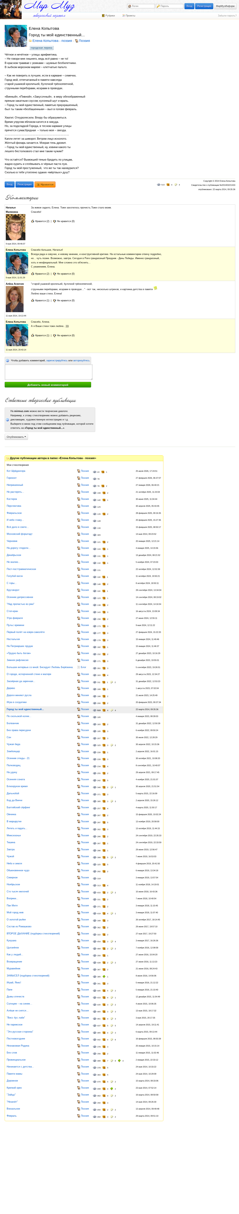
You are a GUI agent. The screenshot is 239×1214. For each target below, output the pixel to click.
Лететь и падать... (17, 828)
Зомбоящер (13, 751)
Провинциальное (16, 1059)
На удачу (12, 772)
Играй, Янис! (14, 982)
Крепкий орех (14, 1087)
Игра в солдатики (17, 702)
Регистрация (204, 6)
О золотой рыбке (16, 919)
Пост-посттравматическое (21, 569)
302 (99, 829)
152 (99, 654)
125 (99, 507)
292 (99, 871)
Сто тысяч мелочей (18, 891)
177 (99, 633)
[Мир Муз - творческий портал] (49, 6)
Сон (9, 737)
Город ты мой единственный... (25, 709)
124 (99, 549)
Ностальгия (13, 639)
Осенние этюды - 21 (18, 758)
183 (99, 724)
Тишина (11, 842)
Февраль (12, 1115)
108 (99, 493)
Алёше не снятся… (18, 1010)
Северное (12, 877)
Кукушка (11, 940)
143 (99, 612)
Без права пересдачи (19, 730)
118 (98, 577)
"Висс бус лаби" (16, 1017)
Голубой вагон (15, 576)
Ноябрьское (13, 884)
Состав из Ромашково (19, 926)
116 (98, 591)
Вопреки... (12, 898)
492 (99, 1117)
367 (99, 970)
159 (99, 619)
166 (99, 696)
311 (98, 682)
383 (99, 1075)
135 (99, 514)
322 (99, 935)
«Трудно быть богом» (19, 653)
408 (99, 1089)
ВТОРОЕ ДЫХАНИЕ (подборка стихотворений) (33, 933)
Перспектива (14, 505)
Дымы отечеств (15, 996)
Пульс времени (15, 625)
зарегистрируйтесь (57, 360)
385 (99, 977)
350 (99, 956)
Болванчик (13, 723)
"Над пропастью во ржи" (20, 604)
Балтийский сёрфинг (18, 807)
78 (98, 479)
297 (99, 822)
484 (99, 949)
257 (99, 808)
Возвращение (14, 961)
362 (99, 928)
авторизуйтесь (81, 360)
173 (99, 626)
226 (99, 752)
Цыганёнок (13, 947)
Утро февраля (15, 618)
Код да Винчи (14, 800)
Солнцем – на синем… (19, 1003)
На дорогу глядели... (18, 548)
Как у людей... (15, 954)
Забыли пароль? (227, 15)
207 (99, 738)
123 (99, 598)
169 (99, 689)
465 (99, 1012)
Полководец (13, 765)
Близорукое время (17, 786)
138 (99, 605)
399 (99, 857)
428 (99, 963)
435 (99, 1005)
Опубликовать (15, 436)
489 (99, 1061)
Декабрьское (14, 555)
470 (99, 1082)
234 (99, 766)
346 (99, 787)
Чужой (10, 856)
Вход (189, 6)
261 (99, 668)
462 (99, 1096)
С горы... (12, 583)
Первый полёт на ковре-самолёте (26, 632)
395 (99, 801)
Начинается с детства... (20, 1066)
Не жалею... (13, 562)
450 (99, 1110)
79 (98, 486)
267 (99, 815)
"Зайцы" (11, 1094)
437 (99, 1026)
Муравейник (13, 968)
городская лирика (41, 47)
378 (99, 1047)
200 (99, 703)
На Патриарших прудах (20, 646)
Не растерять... (15, 491)
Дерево (11, 688)
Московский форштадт (19, 534)
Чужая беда (13, 744)
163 (99, 675)
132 (99, 563)
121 (99, 542)
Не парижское (14, 1024)
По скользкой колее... (19, 716)
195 (99, 717)
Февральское (14, 513)
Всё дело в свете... (18, 527)
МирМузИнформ (225, 6)
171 (99, 661)
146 (99, 584)
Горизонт (12, 477)
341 (99, 984)
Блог (83, 667)
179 (99, 640)
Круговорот (13, 590)
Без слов (12, 1052)
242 (99, 780)
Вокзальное (13, 1108)
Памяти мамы (14, 1073)
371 (99, 794)
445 (99, 991)
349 (99, 921)
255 (99, 773)
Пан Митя (12, 905)
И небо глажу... (15, 519)
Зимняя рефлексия (17, 660)
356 (99, 1054)
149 (99, 521)
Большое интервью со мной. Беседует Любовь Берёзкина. (40, 667)
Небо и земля (14, 863)
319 (99, 879)
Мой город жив (15, 912)
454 (99, 942)
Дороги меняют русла (19, 695)
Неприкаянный (15, 485)
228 (99, 759)
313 (99, 885)
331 (99, 899)
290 (99, 837)
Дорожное (12, 1080)
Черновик (12, 541)
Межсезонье (14, 835)
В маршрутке (14, 821)
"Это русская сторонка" (20, 1031)
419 (99, 914)
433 (99, 893)
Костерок (12, 499)
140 (99, 500)
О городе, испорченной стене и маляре (29, 674)
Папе (9, 989)
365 (99, 535)
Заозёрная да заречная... (21, 681)
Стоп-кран (12, 611)
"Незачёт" (12, 1101)
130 (99, 528)
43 (98, 472)
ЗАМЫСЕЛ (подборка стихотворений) (28, 975)
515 (163, 185)
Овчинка (11, 814)
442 (99, 1040)
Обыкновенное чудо (18, 870)
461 (99, 1019)
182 (99, 647)
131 (99, 556)
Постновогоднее (16, 1038)
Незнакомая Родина (18, 1045)
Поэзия (84, 41)
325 (99, 745)
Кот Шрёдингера (16, 471)
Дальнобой (13, 793)
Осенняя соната (16, 779)
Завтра (11, 849)
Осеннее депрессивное (20, 597)
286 (99, 851)
